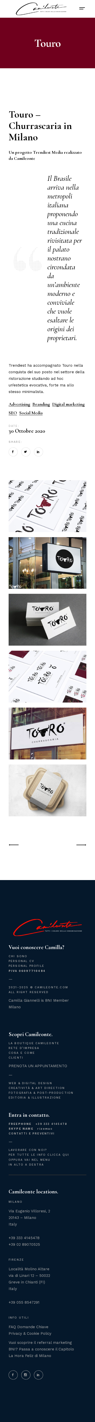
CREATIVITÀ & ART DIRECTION (37, 1088)
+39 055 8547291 (24, 1302)
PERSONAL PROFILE (26, 966)
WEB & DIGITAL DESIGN (30, 1083)
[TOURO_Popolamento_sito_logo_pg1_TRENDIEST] (47, 506)
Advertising (19, 404)
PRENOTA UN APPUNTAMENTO (38, 1066)
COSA (14, 1053)
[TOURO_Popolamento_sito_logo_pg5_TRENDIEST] (47, 620)
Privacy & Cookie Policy (30, 1333)
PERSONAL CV (21, 961)
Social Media (31, 413)
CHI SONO (18, 956)
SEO (13, 413)
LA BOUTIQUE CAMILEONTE (34, 1043)
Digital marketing (68, 404)
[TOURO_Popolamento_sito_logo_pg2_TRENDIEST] (47, 563)
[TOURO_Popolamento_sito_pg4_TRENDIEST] (47, 790)
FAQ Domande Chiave (28, 1327)
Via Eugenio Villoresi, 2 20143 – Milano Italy (29, 1218)
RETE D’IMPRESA (24, 1048)
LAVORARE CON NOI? (28, 1150)
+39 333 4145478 (38, 1124)
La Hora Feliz (21, 1355)
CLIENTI (16, 1057)
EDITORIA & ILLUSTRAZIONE (35, 1097)
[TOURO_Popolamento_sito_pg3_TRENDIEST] (47, 733)
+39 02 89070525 (24, 1244)
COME (29, 1053)
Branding (41, 404)
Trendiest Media (48, 152)
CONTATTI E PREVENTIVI (31, 1133)
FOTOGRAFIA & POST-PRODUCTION (41, 1093)
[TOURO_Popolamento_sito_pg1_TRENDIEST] (47, 677)
